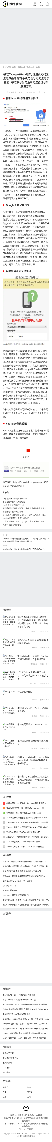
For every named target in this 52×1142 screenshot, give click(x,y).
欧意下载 (7, 963)
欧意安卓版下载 (9, 967)
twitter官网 (23, 923)
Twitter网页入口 (10, 959)
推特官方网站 (42, 927)
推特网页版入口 (9, 923)
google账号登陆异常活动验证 (24, 245)
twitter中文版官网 (10, 943)
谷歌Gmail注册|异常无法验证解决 (25, 468)
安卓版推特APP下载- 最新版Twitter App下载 (25, 808)
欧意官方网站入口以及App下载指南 (17, 881)
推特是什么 (8, 955)
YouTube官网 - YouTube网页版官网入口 (23, 832)
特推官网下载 (41, 943)
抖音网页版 (35, 975)
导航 (35, 5)
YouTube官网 (24, 935)
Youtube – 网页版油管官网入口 (16, 895)
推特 (32, 927)
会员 (47, 5)
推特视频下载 (22, 951)
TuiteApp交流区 (26, 1129)
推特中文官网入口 (34, 939)
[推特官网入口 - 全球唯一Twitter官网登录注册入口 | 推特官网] (9, 661)
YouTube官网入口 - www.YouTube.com (23, 842)
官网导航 (6, 1067)
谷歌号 (5, 1087)
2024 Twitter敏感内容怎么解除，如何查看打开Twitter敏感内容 (32, 675)
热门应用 (6, 1072)
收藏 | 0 (26, 457)
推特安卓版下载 (25, 931)
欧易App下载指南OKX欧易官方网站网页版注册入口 (24, 861)
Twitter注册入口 (10, 931)
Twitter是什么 (9, 951)
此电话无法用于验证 (11, 521)
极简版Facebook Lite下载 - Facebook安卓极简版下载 (25, 1028)
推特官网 (7, 919)
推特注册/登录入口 (26, 67)
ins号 (29, 1097)
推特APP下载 (38, 935)
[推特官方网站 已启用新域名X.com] (9, 743)
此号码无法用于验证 (37, 515)
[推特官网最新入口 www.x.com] (9, 726)
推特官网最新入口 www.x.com (32, 724)
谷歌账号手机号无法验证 (13, 512)
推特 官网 (15, 4)
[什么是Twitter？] (9, 693)
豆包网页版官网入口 (11, 890)
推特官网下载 (24, 947)
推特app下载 (35, 923)
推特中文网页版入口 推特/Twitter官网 (26, 1115)
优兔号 (5, 1097)
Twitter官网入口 (10, 935)
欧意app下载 (24, 967)
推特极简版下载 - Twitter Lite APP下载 (19, 995)
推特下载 (40, 919)
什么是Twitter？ (25, 691)
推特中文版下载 (9, 947)
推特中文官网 (40, 931)
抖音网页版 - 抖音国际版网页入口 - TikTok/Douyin (24, 549)
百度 (4, 1092)
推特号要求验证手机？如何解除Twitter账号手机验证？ (25, 1004)
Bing (29, 1087)
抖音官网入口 (24, 979)
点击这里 (19, 264)
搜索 (41, 5)
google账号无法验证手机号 (23, 149)
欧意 (39, 959)
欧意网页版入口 (19, 963)
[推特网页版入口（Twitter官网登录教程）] (9, 710)
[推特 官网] (5, 4)
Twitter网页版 (9, 927)
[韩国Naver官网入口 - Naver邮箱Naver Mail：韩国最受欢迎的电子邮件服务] (9, 763)
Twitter (32, 959)
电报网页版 (43, 971)
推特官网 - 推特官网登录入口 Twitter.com (23, 813)
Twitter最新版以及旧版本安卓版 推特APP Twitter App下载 (27, 1009)
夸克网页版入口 (9, 885)
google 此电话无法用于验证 (33, 521)
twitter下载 (8, 939)
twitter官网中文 (9, 979)
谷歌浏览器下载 (27, 943)
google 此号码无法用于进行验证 (16, 518)
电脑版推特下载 (21, 975)
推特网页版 (17, 919)
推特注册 (32, 955)
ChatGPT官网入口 (39, 947)
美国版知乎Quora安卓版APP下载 (16, 1014)
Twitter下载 (37, 979)
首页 (14, 67)
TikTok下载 (8, 975)
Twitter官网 (12, 92)
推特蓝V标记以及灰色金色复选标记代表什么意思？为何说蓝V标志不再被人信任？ (33, 779)
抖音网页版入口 (34, 963)
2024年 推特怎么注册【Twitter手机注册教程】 (25, 846)
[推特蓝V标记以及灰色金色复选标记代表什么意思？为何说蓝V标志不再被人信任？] (9, 783)
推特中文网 (19, 939)
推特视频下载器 (37, 951)
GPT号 (29, 1092)
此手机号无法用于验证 (12, 525)
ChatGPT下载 (31, 971)
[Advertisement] (26, 35)
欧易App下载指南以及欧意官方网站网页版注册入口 (24, 876)
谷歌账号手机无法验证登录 (15, 146)
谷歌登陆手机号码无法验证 (14, 502)
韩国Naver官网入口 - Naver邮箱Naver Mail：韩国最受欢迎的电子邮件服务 (33, 760)
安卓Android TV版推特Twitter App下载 (19, 999)
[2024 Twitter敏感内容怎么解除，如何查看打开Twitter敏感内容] (9, 677)
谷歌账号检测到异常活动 (17, 242)
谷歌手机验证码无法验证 (13, 508)
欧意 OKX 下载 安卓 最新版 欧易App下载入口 (22, 871)
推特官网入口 (22, 927)
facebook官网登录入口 (13, 971)
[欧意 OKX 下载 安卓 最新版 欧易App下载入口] (9, 643)
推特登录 (23, 959)
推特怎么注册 (20, 955)
